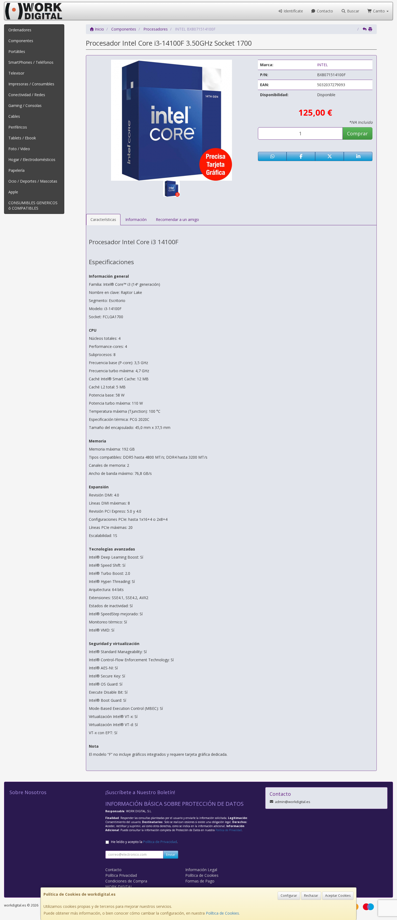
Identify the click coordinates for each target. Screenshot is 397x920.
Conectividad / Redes (26, 94)
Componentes (20, 40)
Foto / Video (19, 148)
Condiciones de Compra (126, 881)
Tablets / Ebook (22, 137)
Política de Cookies (222, 913)
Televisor (16, 73)
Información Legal (201, 869)
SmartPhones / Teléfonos (30, 62)
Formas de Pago (199, 881)
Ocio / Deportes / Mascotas (32, 181)
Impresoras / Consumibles (31, 83)
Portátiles (16, 51)
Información (136, 219)
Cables (14, 116)
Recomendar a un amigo (177, 219)
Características (103, 219)
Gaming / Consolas (25, 105)
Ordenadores (19, 29)
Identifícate (292, 11)
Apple (13, 191)
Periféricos (17, 127)
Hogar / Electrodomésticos (31, 159)
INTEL (322, 64)
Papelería (16, 170)
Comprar (357, 133)
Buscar (352, 11)
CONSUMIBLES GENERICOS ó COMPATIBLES (33, 205)
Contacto (324, 11)
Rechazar (311, 895)
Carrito (379, 11)
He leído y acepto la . (144, 842)
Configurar (289, 895)
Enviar (170, 854)
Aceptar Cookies (338, 895)
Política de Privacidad (229, 830)
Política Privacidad (121, 875)
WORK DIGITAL (119, 886)
